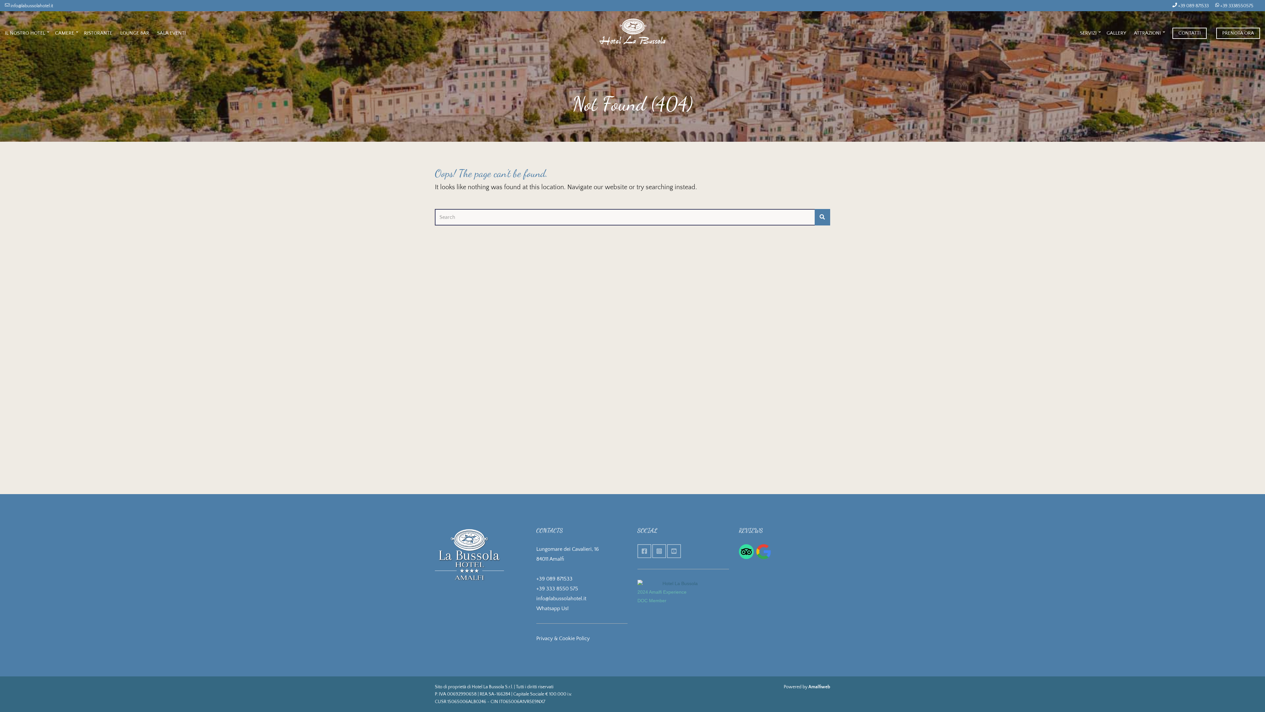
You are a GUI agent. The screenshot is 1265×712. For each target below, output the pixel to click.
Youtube (674, 551)
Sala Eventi (171, 33)
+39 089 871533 (1193, 6)
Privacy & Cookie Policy (563, 638)
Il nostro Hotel (25, 33)
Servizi (1088, 33)
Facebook (644, 551)
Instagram (659, 551)
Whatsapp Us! (552, 608)
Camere (64, 33)
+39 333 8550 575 (557, 589)
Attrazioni (1147, 33)
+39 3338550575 (1236, 6)
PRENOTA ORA (1238, 33)
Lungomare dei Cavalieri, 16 (567, 549)
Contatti (1189, 33)
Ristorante (98, 33)
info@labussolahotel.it (31, 6)
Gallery (1116, 33)
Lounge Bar (134, 33)
